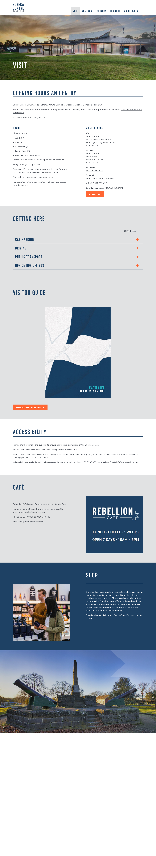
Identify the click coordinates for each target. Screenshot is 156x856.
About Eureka (131, 11)
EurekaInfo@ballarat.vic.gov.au (100, 178)
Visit (75, 11)
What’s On (87, 11)
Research (115, 11)
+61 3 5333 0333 (94, 170)
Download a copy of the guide (29, 407)
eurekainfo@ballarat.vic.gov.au (44, 172)
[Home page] (18, 7)
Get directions (95, 194)
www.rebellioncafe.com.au (33, 512)
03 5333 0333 (91, 462)
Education (101, 11)
